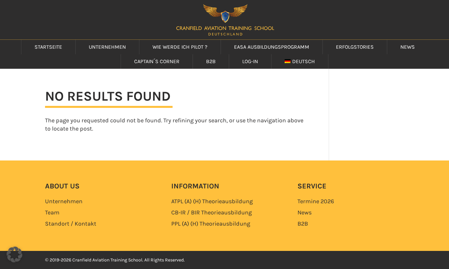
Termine (315, 201)
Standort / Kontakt (70, 223)
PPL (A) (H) (210, 223)
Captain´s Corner (156, 61)
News (407, 47)
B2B (211, 61)
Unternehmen (107, 47)
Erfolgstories (355, 47)
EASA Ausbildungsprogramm (271, 47)
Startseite (48, 47)
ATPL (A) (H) (212, 201)
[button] (14, 254)
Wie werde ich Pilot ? (180, 47)
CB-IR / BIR (211, 212)
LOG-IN (250, 61)
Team (52, 212)
